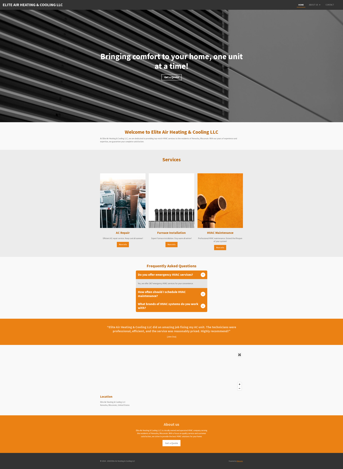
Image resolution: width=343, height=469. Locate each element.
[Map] (171, 371)
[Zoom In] (240, 384)
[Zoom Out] (240, 388)
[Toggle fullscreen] (240, 355)
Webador (240, 461)
